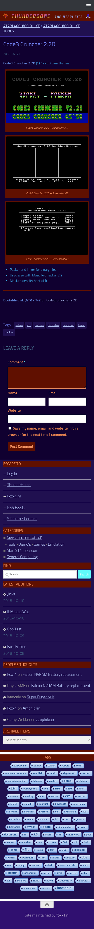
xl (75, 842)
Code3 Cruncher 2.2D (61, 300)
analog (29, 796)
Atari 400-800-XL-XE (21, 26)
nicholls (13, 811)
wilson (11, 857)
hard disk (71, 811)
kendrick (29, 811)
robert (65, 765)
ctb (42, 796)
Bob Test (14, 629)
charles (15, 819)
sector (54, 796)
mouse (44, 811)
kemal (13, 804)
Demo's (24, 544)
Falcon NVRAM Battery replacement (52, 674)
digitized (79, 850)
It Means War (18, 611)
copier (37, 765)
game (13, 849)
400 (40, 842)
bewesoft (60, 804)
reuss (40, 850)
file (27, 849)
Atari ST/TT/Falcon (22, 550)
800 (65, 842)
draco (48, 834)
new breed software (15, 773)
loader (55, 857)
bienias (39, 325)
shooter (84, 880)
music (86, 773)
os (60, 834)
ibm (85, 873)
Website (14, 410)
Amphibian (31, 708)
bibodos (37, 781)
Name (12, 393)
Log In (12, 473)
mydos (31, 827)
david (50, 880)
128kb (52, 842)
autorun (12, 872)
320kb (51, 765)
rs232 (36, 880)
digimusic (69, 773)
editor (30, 819)
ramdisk (37, 773)
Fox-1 (12, 674)
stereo (73, 873)
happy (21, 865)
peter (81, 788)
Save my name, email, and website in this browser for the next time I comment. (43, 431)
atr (29, 325)
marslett (26, 842)
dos (84, 857)
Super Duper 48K (40, 697)
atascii (43, 819)
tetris (64, 850)
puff (70, 788)
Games (39, 544)
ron (9, 865)
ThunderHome (19, 484)
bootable (53, 325)
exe (67, 796)
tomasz (10, 842)
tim (57, 811)
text (52, 850)
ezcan (83, 827)
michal (81, 796)
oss (67, 819)
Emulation (56, 544)
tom (43, 857)
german (80, 819)
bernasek (14, 827)
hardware (73, 834)
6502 (85, 865)
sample (28, 804)
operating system (17, 781)
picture (70, 857)
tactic (53, 773)
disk (50, 865)
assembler (30, 873)
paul (88, 834)
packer (9, 332)
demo (67, 780)
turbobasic (20, 765)
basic (47, 826)
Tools (11, 544)
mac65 (46, 888)
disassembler (65, 827)
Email (53, 393)
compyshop (30, 788)
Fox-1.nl (14, 496)
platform (83, 781)
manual (43, 804)
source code (67, 865)
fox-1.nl (62, 915)
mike (78, 765)
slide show (29, 888)
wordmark (27, 857)
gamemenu (79, 804)
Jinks (11, 594)
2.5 (8, 880)
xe (85, 811)
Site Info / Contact (22, 518)
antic (59, 873)
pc (25, 834)
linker (81, 325)
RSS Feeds (15, 507)
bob (86, 842)
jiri (56, 819)
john (13, 788)
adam (19, 325)
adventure (66, 880)
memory (21, 880)
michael (36, 865)
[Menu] (88, 5)
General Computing (22, 556)
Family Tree (16, 646)
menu (46, 873)
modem (14, 796)
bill (46, 788)
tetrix (58, 788)
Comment (16, 362)
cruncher (68, 325)
